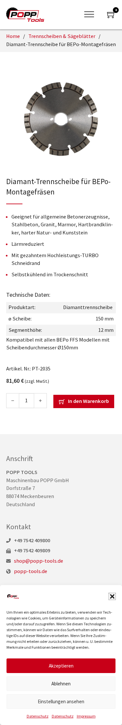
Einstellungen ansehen (61, 701)
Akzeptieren (61, 666)
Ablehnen (61, 684)
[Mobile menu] (89, 15)
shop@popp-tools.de (38, 560)
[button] (112, 596)
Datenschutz (37, 716)
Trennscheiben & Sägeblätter (61, 36)
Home (13, 36)
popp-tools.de (30, 571)
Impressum (86, 716)
